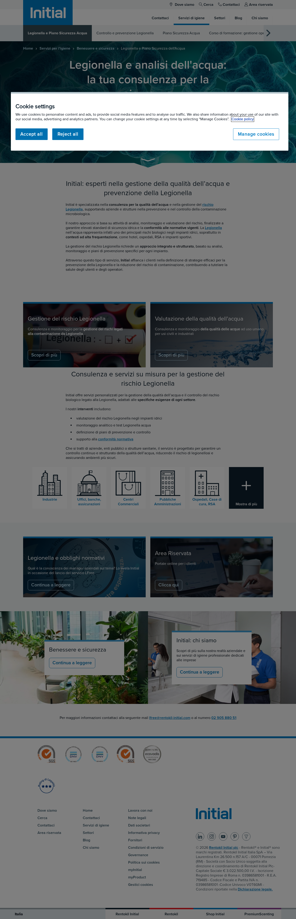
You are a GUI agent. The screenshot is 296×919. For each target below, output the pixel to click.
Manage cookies (256, 134)
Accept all (31, 134)
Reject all (68, 134)
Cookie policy (242, 119)
